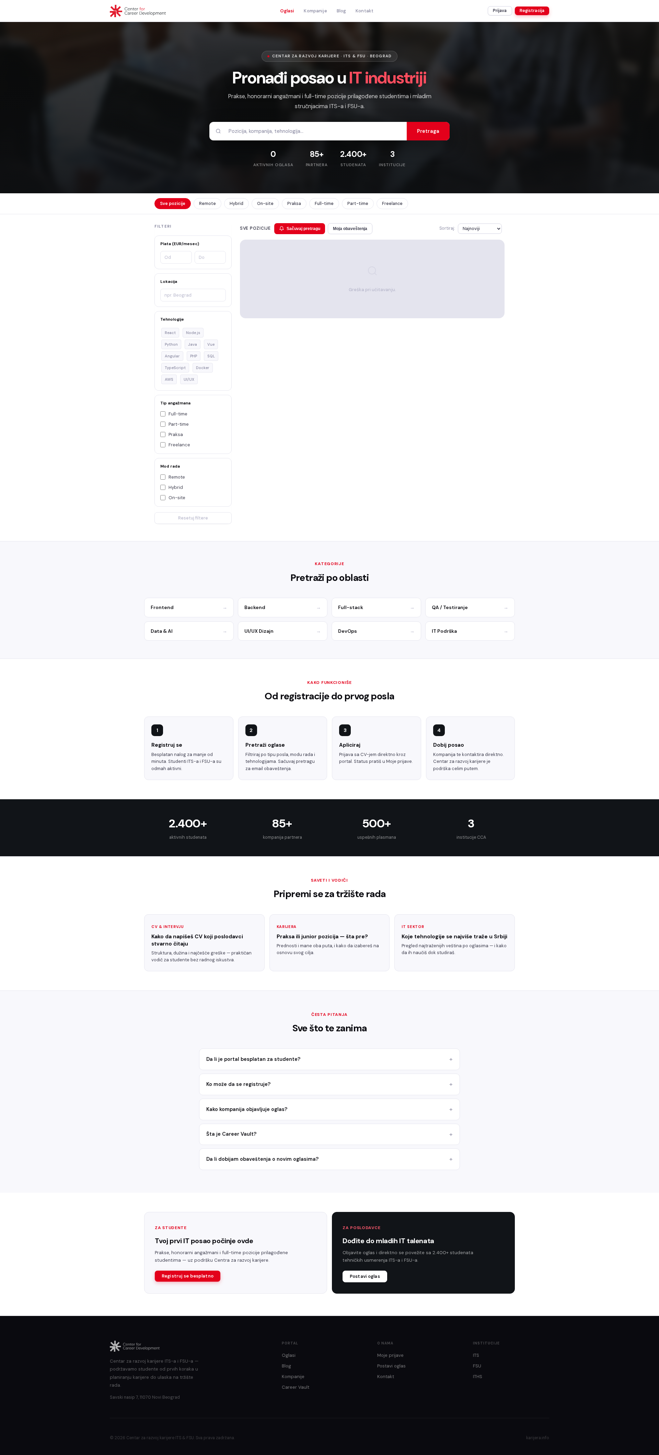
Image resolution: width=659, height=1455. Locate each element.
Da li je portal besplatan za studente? (253, 1059)
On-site (265, 203)
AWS (169, 379)
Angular (172, 356)
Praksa (294, 203)
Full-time (324, 203)
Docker (202, 367)
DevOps (376, 631)
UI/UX (189, 379)
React (170, 332)
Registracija (532, 10)
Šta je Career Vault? (231, 1134)
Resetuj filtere (193, 518)
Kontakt (364, 11)
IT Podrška (470, 631)
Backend (282, 607)
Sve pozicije (172, 203)
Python (171, 344)
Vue (211, 344)
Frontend (189, 607)
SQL (211, 356)
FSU (477, 1366)
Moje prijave (390, 1355)
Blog (341, 11)
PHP (193, 356)
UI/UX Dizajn (282, 631)
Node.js (193, 332)
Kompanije (315, 11)
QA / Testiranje (470, 607)
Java (192, 344)
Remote (207, 203)
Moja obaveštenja (350, 228)
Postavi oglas (365, 1276)
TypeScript (175, 367)
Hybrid (236, 203)
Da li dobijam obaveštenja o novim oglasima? (262, 1159)
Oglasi (287, 11)
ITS (476, 1355)
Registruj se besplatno (187, 1276)
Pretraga (428, 131)
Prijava (500, 10)
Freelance (392, 203)
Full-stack (376, 607)
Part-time (357, 203)
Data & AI (189, 631)
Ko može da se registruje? (238, 1084)
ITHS (477, 1376)
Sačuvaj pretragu (303, 228)
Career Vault (295, 1387)
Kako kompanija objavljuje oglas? (246, 1109)
